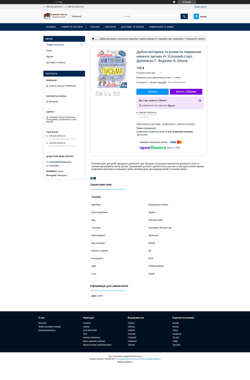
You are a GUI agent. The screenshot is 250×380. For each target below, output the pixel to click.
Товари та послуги (71, 27)
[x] (94, 179)
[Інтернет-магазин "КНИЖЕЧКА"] (55, 19)
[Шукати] (184, 16)
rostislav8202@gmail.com (60, 162)
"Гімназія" (132, 337)
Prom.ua (138, 356)
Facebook (176, 334)
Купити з (181, 91)
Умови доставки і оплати (49, 326)
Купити (152, 91)
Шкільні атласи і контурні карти (97, 344)
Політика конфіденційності (150, 359)
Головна (51, 27)
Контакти (110, 27)
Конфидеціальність (47, 330)
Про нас (95, 27)
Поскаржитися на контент (127, 359)
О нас (49, 50)
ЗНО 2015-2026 (89, 330)
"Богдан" (132, 334)
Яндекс (175, 326)
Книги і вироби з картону (94, 341)
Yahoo (175, 330)
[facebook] (91, 179)
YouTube (176, 344)
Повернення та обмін (161, 27)
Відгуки (49, 56)
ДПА (85, 334)
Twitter (175, 341)
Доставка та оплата (132, 27)
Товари (86, 326)
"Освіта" (131, 330)
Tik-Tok (175, 337)
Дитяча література (91, 337)
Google (175, 323)
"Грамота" (132, 341)
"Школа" (131, 344)
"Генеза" (131, 326)
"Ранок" (131, 323)
